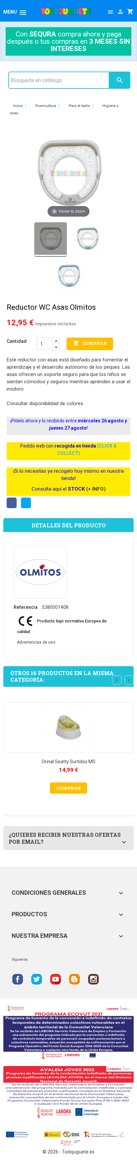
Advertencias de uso (36, 642)
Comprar (90, 343)
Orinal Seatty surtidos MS (68, 761)
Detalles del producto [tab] (69, 525)
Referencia (26, 607)
